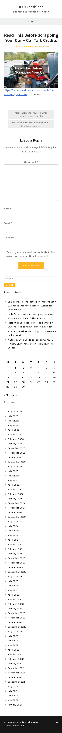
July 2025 (13, 471)
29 (15, 386)
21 (8, 382)
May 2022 (13, 645)
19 (46, 377)
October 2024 (15, 512)
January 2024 (15, 553)
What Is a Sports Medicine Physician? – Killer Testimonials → (31, 124)
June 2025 (13, 475)
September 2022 (17, 626)
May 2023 (13, 590)
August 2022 (15, 631)
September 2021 (17, 681)
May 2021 (13, 700)
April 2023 (13, 594)
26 (46, 382)
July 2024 (13, 526)
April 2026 (13, 429)
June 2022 (13, 640)
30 (23, 386)
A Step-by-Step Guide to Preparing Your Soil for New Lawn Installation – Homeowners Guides (32, 343)
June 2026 (13, 420)
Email (8, 223)
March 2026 (14, 434)
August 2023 (15, 576)
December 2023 (16, 558)
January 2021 (15, 704)
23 (23, 382)
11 (39, 372)
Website (9, 237)
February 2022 (16, 658)
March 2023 (14, 599)
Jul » (14, 395)
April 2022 (13, 649)
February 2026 (16, 439)
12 (46, 372)
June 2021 (13, 695)
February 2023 (16, 604)
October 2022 (15, 622)
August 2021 (14, 686)
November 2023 (16, 562)
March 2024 (14, 544)
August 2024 (15, 521)
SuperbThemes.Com (14, 725)
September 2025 (17, 461)
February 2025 (16, 494)
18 (39, 377)
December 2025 (16, 448)
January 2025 (15, 498)
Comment (31, 162)
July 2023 (13, 581)
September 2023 (17, 571)
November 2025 (16, 452)
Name (8, 208)
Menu (31, 21)
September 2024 (17, 516)
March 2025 (14, 489)
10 (31, 372)
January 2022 (15, 663)
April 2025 (13, 484)
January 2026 (15, 443)
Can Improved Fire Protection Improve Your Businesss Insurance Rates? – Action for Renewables (32, 305)
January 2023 (15, 608)
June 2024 (13, 530)
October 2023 (15, 567)
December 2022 (16, 613)
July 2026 (13, 416)
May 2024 (13, 535)
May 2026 (13, 425)
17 (31, 377)
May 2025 (13, 480)
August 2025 (15, 466)
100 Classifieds (31, 7)
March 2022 (14, 654)
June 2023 (13, 585)
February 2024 (16, 549)
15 (15, 377)
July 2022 (13, 636)
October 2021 (15, 677)
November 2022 (16, 617)
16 (23, 377)
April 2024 (13, 539)
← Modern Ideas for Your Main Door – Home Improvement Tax (31, 115)
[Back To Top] (57, 722)
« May (7, 395)
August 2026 (15, 411)
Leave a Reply (42, 46)
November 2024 (16, 507)
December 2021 (16, 668)
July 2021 (13, 691)
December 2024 (16, 503)
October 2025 (15, 457)
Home (30, 46)
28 (7, 386)
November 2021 (16, 672)
